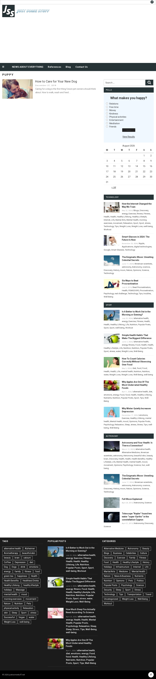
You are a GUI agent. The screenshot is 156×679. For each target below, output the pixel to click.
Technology (109, 226)
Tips (117, 226)
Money (112, 110)
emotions (108, 395)
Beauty (145, 548)
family (18, 571)
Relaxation (127, 223)
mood (125, 421)
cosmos (146, 267)
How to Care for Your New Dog (56, 81)
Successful (9, 617)
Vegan (22, 617)
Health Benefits (138, 459)
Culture (143, 553)
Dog (6, 567)
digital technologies (143, 246)
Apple (141, 243)
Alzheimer (30, 548)
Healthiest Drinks (31, 580)
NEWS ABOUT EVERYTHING (27, 67)
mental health (127, 371)
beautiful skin (140, 455)
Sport (135, 223)
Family (132, 557)
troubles (147, 293)
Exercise (132, 213)
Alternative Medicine (131, 452)
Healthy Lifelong (124, 217)
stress (147, 223)
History (116, 270)
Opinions (137, 270)
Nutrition (133, 324)
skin (6, 612)
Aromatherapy (11, 553)
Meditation (114, 123)
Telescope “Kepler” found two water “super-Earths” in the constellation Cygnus (137, 516)
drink (23, 567)
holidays (8, 590)
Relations (113, 103)
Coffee (7, 562)
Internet (107, 220)
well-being (148, 226)
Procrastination (146, 290)
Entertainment (116, 120)
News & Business (122, 576)
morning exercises (13, 599)
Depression (20, 562)
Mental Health (132, 220)
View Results (128, 136)
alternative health (141, 318)
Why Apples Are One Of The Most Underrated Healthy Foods (135, 385)
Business (117, 553)
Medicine (123, 571)
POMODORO (133, 290)
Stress (140, 424)
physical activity (11, 608)
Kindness (113, 113)
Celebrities (131, 553)
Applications (127, 246)
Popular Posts (144, 324)
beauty (149, 455)
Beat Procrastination (142, 287)
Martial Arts (120, 220)
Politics (140, 580)
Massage (20, 590)
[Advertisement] (78, 39)
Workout (107, 229)
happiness (22, 576)
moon (122, 270)
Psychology (109, 293)
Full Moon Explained (132, 499)
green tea (8, 576)
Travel (148, 594)
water (118, 351)
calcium (27, 557)
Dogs (14, 567)
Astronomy (137, 267)
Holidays (108, 567)
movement (117, 223)
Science (145, 270)
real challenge (121, 293)
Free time (114, 107)
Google (107, 250)
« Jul (114, 187)
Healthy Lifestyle (139, 217)
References (54, 67)
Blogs (136, 210)
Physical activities (117, 117)
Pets (29, 603)
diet (134, 368)
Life (113, 220)
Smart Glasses (117, 250)
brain (106, 459)
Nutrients (108, 398)
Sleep (127, 424)
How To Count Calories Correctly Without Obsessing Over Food (136, 361)
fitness (140, 213)
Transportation (134, 594)
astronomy (126, 267)
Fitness (147, 213)
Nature (129, 270)
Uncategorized (111, 599)
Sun (143, 465)
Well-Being (108, 297)
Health (106, 217)
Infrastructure (122, 567)
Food (137, 345)
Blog (68, 67)
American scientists (143, 264)
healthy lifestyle (31, 585)
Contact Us (81, 67)
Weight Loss (125, 226)
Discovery (144, 210)
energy (125, 213)
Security (108, 590)
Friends (112, 126)
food (139, 368)
